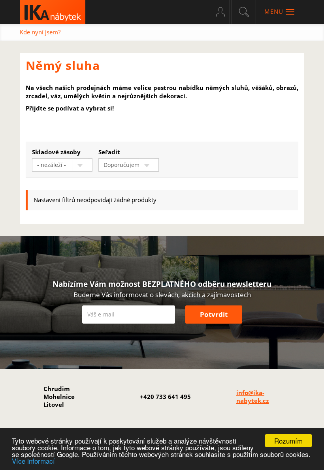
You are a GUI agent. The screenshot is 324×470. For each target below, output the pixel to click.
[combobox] (62, 165)
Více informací (33, 461)
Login (224, 12)
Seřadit (109, 152)
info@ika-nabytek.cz (252, 396)
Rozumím (288, 441)
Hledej (244, 12)
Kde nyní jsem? (40, 32)
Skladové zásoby (56, 152)
